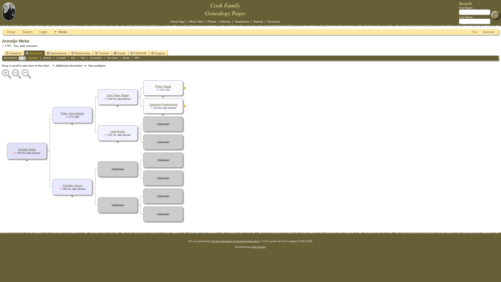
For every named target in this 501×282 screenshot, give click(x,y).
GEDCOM (140, 53)
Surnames (273, 21)
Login (43, 32)
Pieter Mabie (163, 86)
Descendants (58, 53)
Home (11, 32)
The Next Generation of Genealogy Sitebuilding (235, 241)
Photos (211, 21)
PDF (137, 58)
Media (63, 32)
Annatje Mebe (27, 149)
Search (27, 32)
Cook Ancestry (258, 246)
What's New (196, 21)
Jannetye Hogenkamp (163, 104)
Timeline (104, 53)
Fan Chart (112, 58)
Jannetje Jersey (72, 185)
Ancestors (36, 53)
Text (83, 58)
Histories (225, 21)
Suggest (160, 53)
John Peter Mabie (117, 95)
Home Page (177, 21)
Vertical (47, 58)
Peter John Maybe (72, 113)
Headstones (242, 21)
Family (121, 53)
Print (474, 32)
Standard (33, 58)
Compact (61, 58)
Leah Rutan (117, 131)
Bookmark (489, 32)
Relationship (82, 53)
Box (73, 58)
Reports (258, 21)
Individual (15, 53)
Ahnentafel (96, 58)
